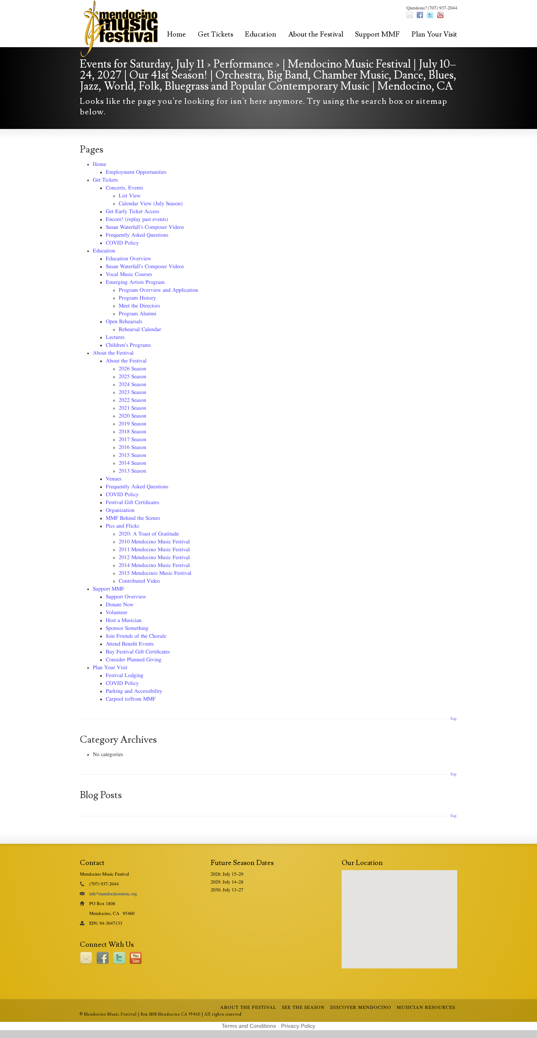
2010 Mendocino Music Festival (154, 542)
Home (176, 34)
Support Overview (126, 597)
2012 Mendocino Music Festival (154, 557)
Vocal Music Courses (129, 274)
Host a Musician (124, 620)
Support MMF (377, 34)
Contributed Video (139, 581)
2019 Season (132, 424)
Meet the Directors (139, 306)
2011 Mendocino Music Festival (154, 549)
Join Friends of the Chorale (136, 636)
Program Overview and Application (158, 290)
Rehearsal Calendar (140, 329)
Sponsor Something (127, 628)
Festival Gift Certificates (132, 502)
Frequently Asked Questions (137, 235)
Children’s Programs (128, 345)
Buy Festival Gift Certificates (138, 652)
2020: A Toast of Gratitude (149, 534)
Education (260, 34)
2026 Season (132, 369)
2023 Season (132, 392)
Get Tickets (215, 34)
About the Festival (315, 34)
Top (453, 719)
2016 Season (132, 447)
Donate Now (120, 604)
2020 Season (132, 416)
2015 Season (132, 455)
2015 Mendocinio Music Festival (155, 573)
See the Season (303, 1007)
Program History (137, 298)
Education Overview (128, 258)
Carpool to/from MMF (131, 699)
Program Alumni (137, 314)
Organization (120, 510)
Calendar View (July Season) (151, 203)
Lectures (115, 337)
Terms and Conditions (249, 1026)
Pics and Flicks (122, 526)
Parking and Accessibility (134, 691)
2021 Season (132, 408)
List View (130, 196)
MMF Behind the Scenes (133, 518)
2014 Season (132, 463)
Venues (113, 479)
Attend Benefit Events (130, 644)
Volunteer (116, 612)
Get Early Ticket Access (132, 211)
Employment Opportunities (136, 172)
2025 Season (132, 376)
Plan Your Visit (434, 34)
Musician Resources (426, 1007)
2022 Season (132, 400)
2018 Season (132, 431)
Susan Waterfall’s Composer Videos (145, 227)
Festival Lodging (124, 675)
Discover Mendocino (360, 1007)
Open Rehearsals (124, 321)
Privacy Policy (298, 1026)
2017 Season (132, 439)
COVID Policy (122, 243)
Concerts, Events (124, 188)
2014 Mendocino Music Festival (154, 565)
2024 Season (132, 384)
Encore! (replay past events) (137, 219)
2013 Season (132, 471)
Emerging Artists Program (135, 282)
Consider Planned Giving (134, 660)
